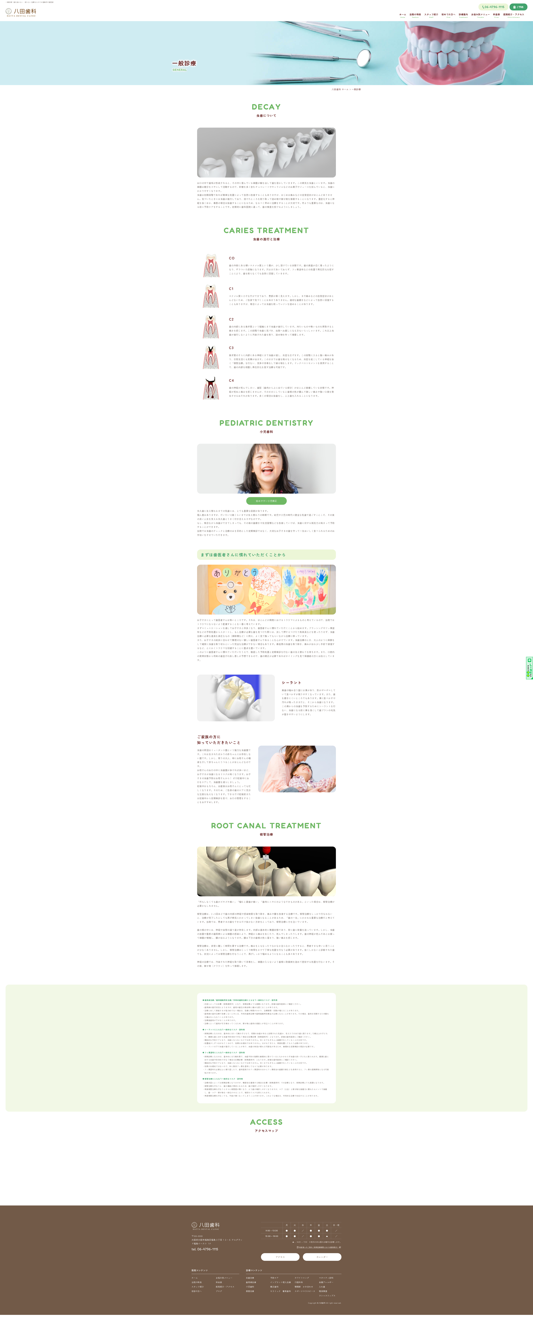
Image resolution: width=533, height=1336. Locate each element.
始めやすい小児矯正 (266, 501)
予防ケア (274, 1278)
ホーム (195, 1278)
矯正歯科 (274, 1287)
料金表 (219, 1282)
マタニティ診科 (326, 1278)
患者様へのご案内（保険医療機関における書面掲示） (319, 1247)
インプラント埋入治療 (280, 1282)
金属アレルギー (326, 1282)
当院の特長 (197, 1282)
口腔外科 (299, 1282)
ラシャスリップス (327, 1296)
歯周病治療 (251, 1282)
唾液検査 (323, 1291)
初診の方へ (197, 1291)
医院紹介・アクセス (225, 1287)
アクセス (280, 1257)
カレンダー (322, 1257)
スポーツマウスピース (305, 1291)
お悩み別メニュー (224, 1278)
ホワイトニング (302, 1278)
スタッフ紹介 (198, 1287)
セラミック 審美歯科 (280, 1291)
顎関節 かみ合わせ (304, 1287)
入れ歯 (322, 1287)
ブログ (219, 1291)
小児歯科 (250, 1287)
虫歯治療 (250, 1278)
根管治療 (250, 1291)
